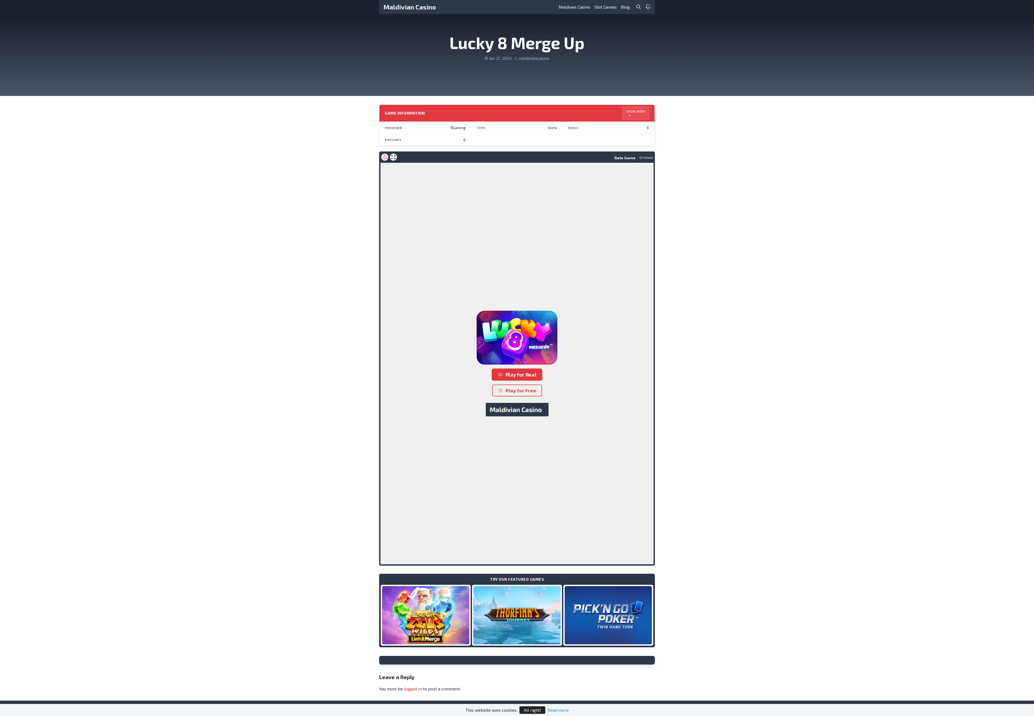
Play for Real (521, 375)
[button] (517, 338)
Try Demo (426, 615)
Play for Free (521, 390)
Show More (636, 111)
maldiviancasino (533, 58)
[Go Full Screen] (393, 157)
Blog (625, 6)
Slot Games (606, 6)
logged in (413, 688)
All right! (532, 709)
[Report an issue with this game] (384, 157)
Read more (558, 709)
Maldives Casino (574, 6)
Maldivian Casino (409, 7)
